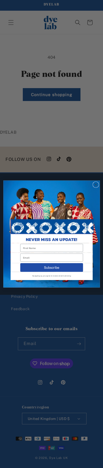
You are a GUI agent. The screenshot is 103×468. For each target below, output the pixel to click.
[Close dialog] (96, 184)
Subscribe (51, 268)
